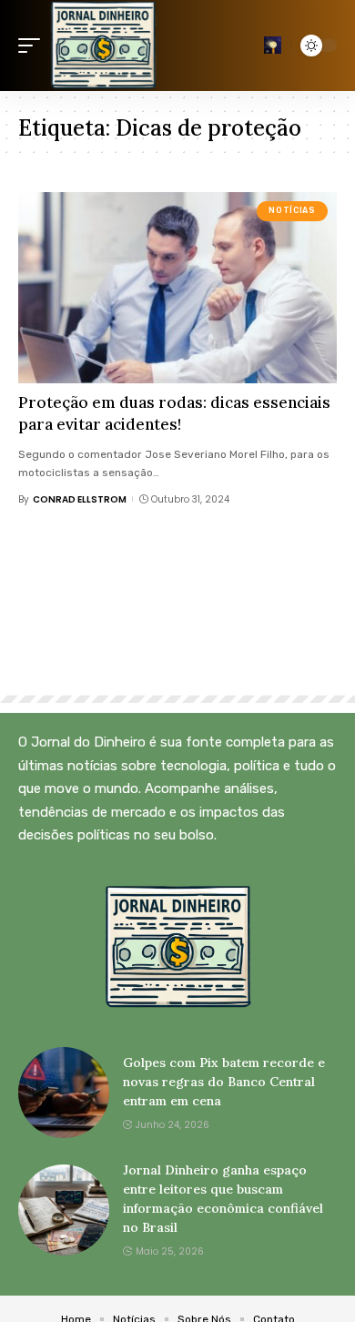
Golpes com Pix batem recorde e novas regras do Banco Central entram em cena (224, 1081)
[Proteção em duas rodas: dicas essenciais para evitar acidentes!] (177, 287)
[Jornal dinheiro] (103, 45)
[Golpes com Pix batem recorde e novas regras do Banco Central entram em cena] (63, 1092)
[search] (272, 45)
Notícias (292, 210)
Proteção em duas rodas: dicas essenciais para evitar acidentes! (174, 413)
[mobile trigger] (33, 45)
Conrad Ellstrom (80, 499)
